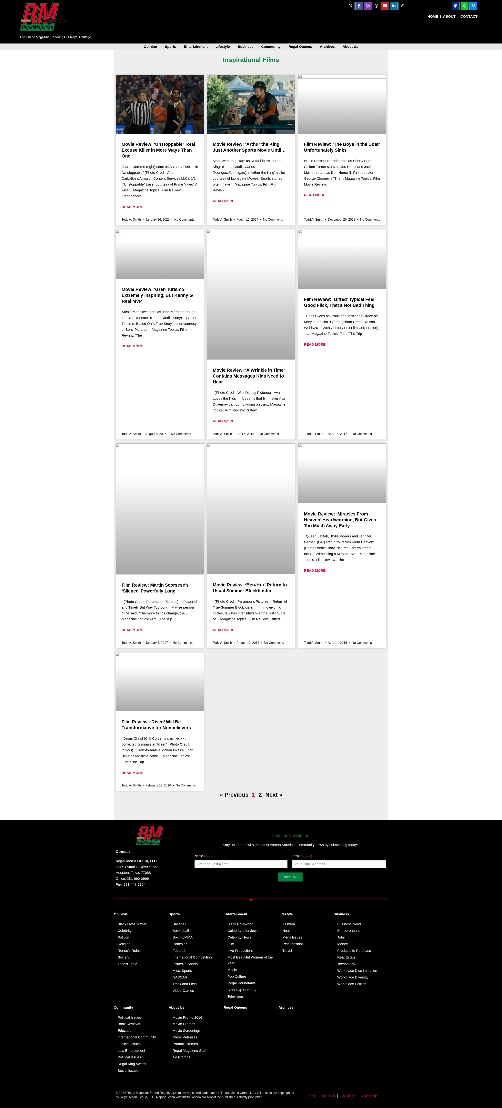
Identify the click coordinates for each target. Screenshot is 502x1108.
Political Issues (129, 1017)
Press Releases (185, 1037)
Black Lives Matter (132, 924)
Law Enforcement (131, 1051)
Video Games (183, 991)
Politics (123, 937)
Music (232, 970)
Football (179, 951)
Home (311, 1096)
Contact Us (348, 1096)
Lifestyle (223, 47)
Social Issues (128, 1071)
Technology (346, 964)
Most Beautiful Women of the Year (250, 960)
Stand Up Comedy (241, 990)
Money (342, 944)
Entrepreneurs (348, 931)
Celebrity (125, 931)
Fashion (288, 924)
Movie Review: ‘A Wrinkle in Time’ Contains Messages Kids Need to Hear (249, 376)
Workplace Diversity (352, 977)
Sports (170, 47)
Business (245, 47)
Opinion (150, 47)
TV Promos (181, 1057)
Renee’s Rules (129, 951)
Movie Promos (184, 1024)
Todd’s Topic (127, 964)
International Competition (192, 957)
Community (271, 47)
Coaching (180, 944)
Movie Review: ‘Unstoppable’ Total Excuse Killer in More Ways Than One (158, 150)
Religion (124, 944)
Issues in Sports (185, 964)
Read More (132, 207)
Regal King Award (132, 1064)
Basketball (181, 931)
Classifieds (369, 1096)
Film (230, 944)
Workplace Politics (351, 984)
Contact (123, 852)
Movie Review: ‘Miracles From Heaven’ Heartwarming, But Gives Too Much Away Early (340, 519)
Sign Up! (290, 877)
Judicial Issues (129, 1044)
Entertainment (196, 47)
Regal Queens (300, 47)
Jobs (341, 937)
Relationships (293, 944)
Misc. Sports (182, 971)
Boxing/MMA (183, 937)
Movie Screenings (187, 1031)
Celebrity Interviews (242, 931)
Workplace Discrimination (357, 971)
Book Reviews (129, 1024)
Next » (273, 795)
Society (123, 957)
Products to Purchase (354, 951)
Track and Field (185, 984)
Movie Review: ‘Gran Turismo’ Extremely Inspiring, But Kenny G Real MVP (157, 295)
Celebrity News (239, 937)
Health (287, 931)
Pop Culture (236, 976)
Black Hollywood (240, 924)
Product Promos (185, 1044)
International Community (137, 1037)
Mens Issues (292, 937)
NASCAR (180, 977)
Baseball (179, 924)
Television (235, 996)
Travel (287, 951)
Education (125, 1031)
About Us (350, 47)
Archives (327, 47)
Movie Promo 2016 (187, 1017)
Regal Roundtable (241, 983)
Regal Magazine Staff (189, 1051)
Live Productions (240, 951)
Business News (349, 924)
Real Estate (346, 957)
